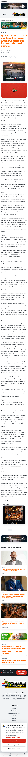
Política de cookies (16, 737)
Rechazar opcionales (14, 745)
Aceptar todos (14, 741)
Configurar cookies (14, 748)
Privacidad (8, 737)
